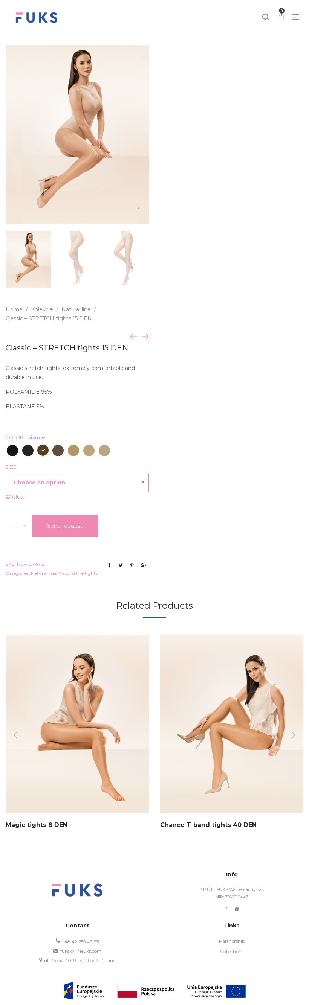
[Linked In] (237, 909)
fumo (28, 450)
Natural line (76, 309)
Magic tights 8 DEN (36, 824)
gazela (89, 450)
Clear (18, 496)
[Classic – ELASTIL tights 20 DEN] (134, 336)
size (11, 467)
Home (14, 309)
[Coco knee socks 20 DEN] (145, 336)
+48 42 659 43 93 (80, 941)
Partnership (232, 941)
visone (43, 450)
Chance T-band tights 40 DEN (208, 824)
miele (73, 450)
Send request (65, 525)
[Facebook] (226, 909)
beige (58, 450)
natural (104, 450)
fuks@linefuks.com (81, 951)
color (25, 437)
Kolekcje (42, 309)
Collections (231, 951)
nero (12, 450)
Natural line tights (78, 573)
